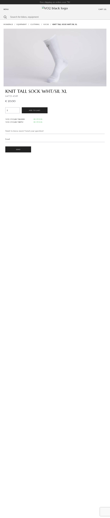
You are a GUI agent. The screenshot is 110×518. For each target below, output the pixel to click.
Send (18, 149)
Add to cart (34, 110)
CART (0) (102, 9)
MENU (6, 9)
